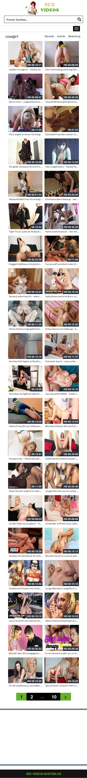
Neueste (49, 36)
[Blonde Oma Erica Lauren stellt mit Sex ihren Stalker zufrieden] (62, 541)
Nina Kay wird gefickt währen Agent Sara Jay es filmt (36, 393)
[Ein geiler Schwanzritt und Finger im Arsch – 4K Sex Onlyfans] (25, 151)
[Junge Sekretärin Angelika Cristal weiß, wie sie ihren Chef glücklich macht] (62, 573)
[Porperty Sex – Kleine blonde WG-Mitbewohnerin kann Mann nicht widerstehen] (25, 443)
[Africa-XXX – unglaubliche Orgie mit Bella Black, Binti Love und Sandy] (25, 87)
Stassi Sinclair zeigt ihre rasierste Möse (29, 491)
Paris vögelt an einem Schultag (24, 134)
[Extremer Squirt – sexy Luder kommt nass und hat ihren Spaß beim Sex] (62, 346)
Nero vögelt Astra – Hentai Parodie (63, 166)
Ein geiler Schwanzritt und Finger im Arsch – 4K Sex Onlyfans (41, 166)
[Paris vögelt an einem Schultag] (25, 119)
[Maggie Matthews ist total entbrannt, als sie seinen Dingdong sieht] (25, 249)
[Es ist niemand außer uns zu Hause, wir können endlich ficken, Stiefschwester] (62, 638)
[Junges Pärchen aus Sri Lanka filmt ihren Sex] (62, 476)
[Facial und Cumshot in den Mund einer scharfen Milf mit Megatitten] (62, 249)
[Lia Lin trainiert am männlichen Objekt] (25, 606)
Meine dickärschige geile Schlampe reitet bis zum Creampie (40, 328)
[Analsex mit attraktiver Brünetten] (25, 541)
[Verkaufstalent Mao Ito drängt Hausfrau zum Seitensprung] (25, 184)
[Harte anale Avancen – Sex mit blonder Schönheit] (62, 216)
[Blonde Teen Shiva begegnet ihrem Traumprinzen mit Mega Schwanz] (25, 638)
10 (54, 696)
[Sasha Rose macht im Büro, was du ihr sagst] (62, 281)
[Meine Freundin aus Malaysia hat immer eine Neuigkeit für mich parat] (25, 411)
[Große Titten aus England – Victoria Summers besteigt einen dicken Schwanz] (25, 508)
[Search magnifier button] (79, 19)
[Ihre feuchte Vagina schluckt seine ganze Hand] (25, 346)
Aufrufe (61, 36)
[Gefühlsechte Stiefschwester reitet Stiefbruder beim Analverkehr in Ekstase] (62, 443)
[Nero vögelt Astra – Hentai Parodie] (62, 151)
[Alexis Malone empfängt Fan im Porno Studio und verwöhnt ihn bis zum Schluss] (62, 606)
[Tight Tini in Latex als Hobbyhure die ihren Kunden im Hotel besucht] (25, 216)
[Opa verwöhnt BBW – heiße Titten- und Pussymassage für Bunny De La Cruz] (62, 378)
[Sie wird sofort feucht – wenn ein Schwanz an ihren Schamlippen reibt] (25, 281)
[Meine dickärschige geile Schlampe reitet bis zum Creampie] (25, 314)
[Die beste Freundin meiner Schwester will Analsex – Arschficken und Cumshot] (62, 119)
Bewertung (74, 36)
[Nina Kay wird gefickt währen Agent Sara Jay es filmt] (25, 378)
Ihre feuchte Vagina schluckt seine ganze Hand (33, 361)
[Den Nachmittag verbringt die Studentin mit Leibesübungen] (62, 54)
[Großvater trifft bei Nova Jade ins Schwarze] (62, 508)
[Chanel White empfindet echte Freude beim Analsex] (62, 87)
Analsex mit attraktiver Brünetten (26, 555)
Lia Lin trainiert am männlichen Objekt (29, 620)
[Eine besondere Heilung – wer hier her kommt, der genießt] (62, 184)
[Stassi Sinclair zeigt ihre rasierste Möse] (25, 476)
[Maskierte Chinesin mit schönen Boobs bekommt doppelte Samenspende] (25, 573)
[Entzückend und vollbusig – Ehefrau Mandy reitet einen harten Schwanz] (62, 314)
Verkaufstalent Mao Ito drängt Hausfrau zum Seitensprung (39, 199)
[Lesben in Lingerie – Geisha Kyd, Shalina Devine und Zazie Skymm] (25, 54)
